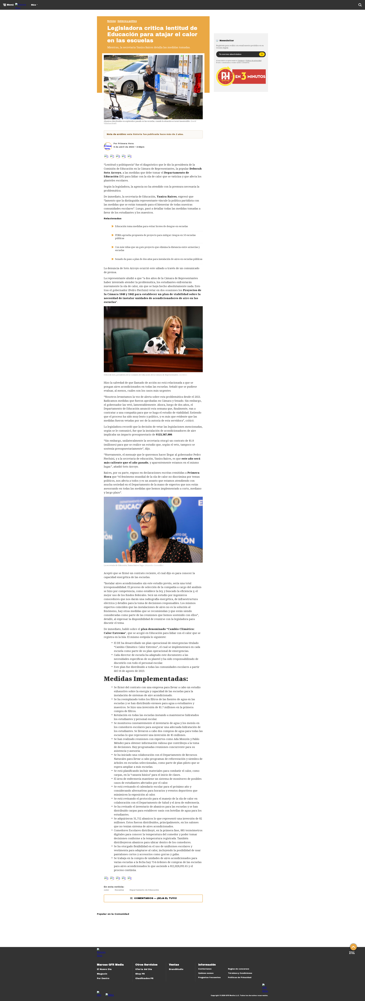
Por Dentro (103, 978)
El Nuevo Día (104, 969)
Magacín (102, 974)
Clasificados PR (144, 978)
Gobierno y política (127, 21)
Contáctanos (204, 969)
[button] (112, 156)
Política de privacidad (253, 61)
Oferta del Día (143, 969)
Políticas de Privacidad (239, 977)
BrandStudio (176, 969)
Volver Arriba (352, 952)
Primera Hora (126, 143)
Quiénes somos (205, 973)
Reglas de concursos (238, 969)
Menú (10, 5)
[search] (360, 4)
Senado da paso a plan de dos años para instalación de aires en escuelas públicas (158, 259)
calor (106, 890)
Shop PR (140, 974)
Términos (241, 61)
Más (33, 5)
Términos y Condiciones (240, 973)
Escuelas (119, 890)
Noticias (111, 21)
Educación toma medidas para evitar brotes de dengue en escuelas (151, 226)
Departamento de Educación (144, 890)
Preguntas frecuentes (209, 977)
